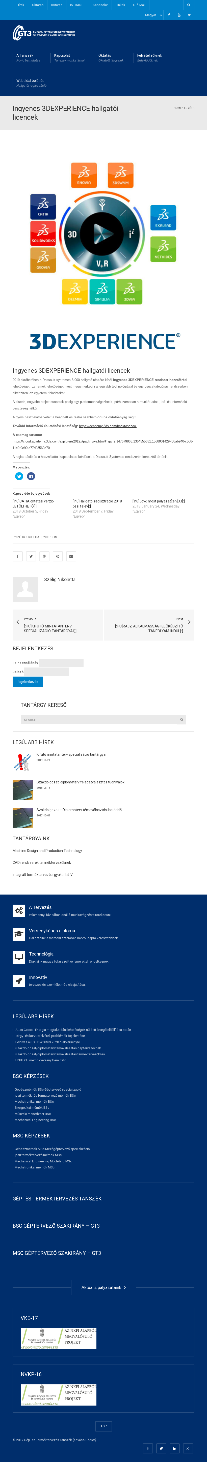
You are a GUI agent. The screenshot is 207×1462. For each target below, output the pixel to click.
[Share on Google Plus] (44, 556)
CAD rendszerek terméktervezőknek (42, 863)
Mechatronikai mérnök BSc (34, 1101)
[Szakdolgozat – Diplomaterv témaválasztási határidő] (23, 818)
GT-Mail (139, 5)
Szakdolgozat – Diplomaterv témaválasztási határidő (79, 810)
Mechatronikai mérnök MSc (35, 1167)
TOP (104, 1426)
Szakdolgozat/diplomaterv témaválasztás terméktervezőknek (60, 1054)
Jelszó (18, 672)
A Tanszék (28, 57)
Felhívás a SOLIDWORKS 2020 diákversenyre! (48, 1042)
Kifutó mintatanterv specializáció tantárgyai (71, 754)
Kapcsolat (100, 5)
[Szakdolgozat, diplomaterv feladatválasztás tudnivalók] (23, 790)
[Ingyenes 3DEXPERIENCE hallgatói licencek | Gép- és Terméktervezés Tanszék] (44, 33)
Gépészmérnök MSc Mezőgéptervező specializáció (52, 1149)
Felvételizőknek (149, 57)
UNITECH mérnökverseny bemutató (40, 1060)
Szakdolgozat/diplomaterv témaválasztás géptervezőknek (58, 1048)
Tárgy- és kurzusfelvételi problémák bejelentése (50, 1036)
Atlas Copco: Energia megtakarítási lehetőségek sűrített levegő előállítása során (73, 1030)
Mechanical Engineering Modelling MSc (43, 1161)
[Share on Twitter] (31, 556)
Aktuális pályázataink (102, 1287)
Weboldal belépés (31, 83)
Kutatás (56, 5)
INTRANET (77, 5)
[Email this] (71, 556)
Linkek (120, 5)
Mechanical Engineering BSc (35, 1120)
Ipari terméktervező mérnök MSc (38, 1155)
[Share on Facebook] (18, 556)
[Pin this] (58, 556)
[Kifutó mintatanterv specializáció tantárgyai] (23, 762)
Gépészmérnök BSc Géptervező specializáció (48, 1089)
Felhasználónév (25, 663)
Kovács (78, 1440)
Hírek (20, 5)
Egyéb (188, 108)
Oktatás (37, 5)
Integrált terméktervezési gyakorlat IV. (43, 875)
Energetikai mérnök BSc (32, 1107)
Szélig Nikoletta (59, 579)
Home (178, 108)
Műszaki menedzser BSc (33, 1114)
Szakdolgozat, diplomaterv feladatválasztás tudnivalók (80, 782)
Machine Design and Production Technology (47, 851)
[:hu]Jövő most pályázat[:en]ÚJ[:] (159, 501)
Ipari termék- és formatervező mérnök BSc (45, 1095)
